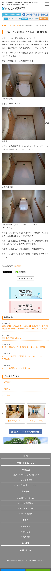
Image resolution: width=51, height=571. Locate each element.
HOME (4, 25)
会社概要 (25, 543)
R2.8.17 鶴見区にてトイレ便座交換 (16, 367)
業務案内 (25, 492)
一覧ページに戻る (25, 279)
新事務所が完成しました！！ (13, 336)
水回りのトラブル (26, 498)
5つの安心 (26, 470)
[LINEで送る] (20, 272)
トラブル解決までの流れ (26, 485)
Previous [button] (2, 413)
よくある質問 (26, 480)
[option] (15, 413)
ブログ (10, 25)
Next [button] (48, 413)
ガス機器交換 (26, 514)
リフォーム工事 (26, 508)
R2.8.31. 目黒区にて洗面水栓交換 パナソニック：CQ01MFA (23, 356)
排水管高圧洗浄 (26, 503)
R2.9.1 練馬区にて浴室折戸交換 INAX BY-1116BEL (23, 346)
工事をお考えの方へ (25, 463)
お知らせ (7, 389)
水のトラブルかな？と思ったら (26, 475)
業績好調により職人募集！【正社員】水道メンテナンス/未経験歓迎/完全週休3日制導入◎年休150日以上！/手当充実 (25, 326)
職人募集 (7, 395)
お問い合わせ (25, 550)
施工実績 (17, 25)
